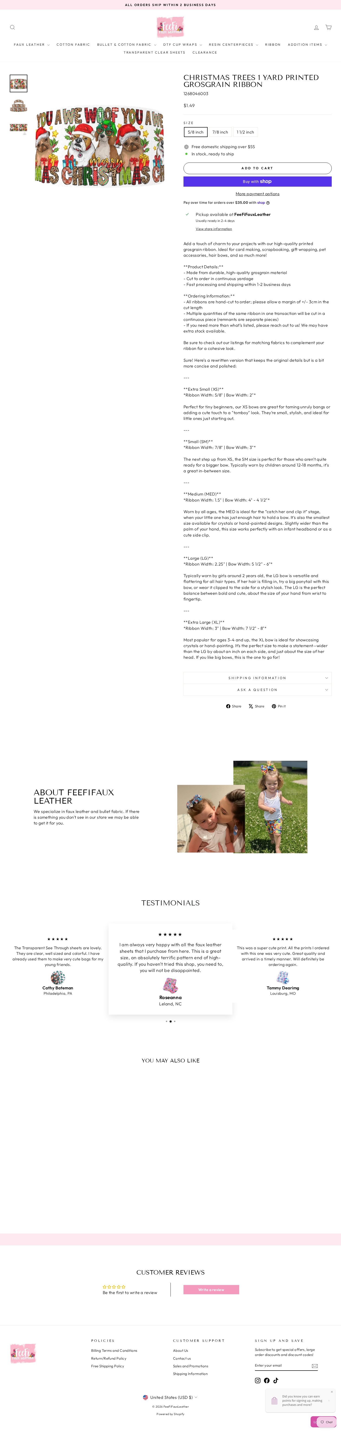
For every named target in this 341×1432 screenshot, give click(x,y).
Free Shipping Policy (107, 1366)
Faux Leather (30, 44)
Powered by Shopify (170, 1414)
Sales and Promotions (190, 1366)
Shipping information (257, 678)
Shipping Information (190, 1373)
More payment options (258, 193)
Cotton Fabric (73, 44)
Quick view (47, 1184)
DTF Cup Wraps (181, 44)
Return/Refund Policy (108, 1358)
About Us (180, 1350)
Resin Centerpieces (232, 44)
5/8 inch (196, 132)
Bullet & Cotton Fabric (125, 44)
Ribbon (273, 44)
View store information (214, 229)
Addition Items (306, 44)
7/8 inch (220, 132)
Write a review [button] (211, 1289)
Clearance (205, 52)
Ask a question (257, 690)
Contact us (182, 1358)
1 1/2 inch (245, 132)
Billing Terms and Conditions (114, 1350)
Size (188, 123)
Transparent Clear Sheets (155, 52)
